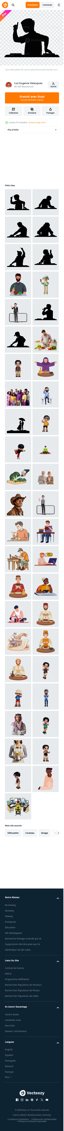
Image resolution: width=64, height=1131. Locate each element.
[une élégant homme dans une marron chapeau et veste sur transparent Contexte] (18, 804)
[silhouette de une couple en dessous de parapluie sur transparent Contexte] (18, 639)
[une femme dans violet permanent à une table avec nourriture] (18, 557)
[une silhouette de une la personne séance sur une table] (18, 228)
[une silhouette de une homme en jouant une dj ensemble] (18, 475)
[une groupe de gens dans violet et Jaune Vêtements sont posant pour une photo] (18, 585)
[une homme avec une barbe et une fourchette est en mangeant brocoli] (18, 365)
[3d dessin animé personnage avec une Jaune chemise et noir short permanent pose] (18, 667)
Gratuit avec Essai (32, 98)
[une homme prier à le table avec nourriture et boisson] (18, 1051)
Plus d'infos (13, 127)
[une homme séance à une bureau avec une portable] (18, 914)
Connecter (47, 5)
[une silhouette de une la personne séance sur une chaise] (18, 447)
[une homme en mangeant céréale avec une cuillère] (18, 859)
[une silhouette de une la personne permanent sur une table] (18, 200)
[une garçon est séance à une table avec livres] (18, 887)
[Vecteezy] (5, 5)
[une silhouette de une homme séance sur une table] (18, 255)
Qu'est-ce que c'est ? (37, 122)
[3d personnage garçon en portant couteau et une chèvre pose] (18, 392)
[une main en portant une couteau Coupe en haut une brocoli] (18, 749)
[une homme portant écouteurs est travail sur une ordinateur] (18, 942)
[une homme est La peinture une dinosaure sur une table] (18, 1079)
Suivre (53, 86)
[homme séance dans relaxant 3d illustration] (18, 722)
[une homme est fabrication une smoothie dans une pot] (18, 1024)
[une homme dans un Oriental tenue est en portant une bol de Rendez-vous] (18, 969)
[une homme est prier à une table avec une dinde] (18, 1106)
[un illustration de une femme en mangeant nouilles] (18, 996)
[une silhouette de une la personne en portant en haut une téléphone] (18, 310)
